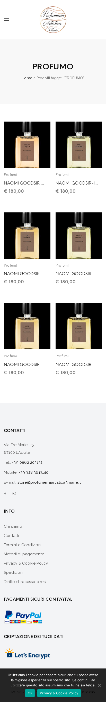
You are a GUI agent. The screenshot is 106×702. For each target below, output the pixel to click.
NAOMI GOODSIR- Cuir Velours (25, 364)
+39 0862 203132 (27, 462)
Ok (30, 693)
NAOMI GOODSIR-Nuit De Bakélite (77, 273)
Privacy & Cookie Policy (59, 693)
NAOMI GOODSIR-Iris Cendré (77, 183)
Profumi (10, 174)
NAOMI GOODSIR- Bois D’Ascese (77, 364)
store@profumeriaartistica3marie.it (49, 482)
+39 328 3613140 (34, 472)
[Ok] (99, 685)
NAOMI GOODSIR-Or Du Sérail (25, 273)
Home (27, 78)
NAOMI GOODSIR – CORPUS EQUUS (25, 183)
